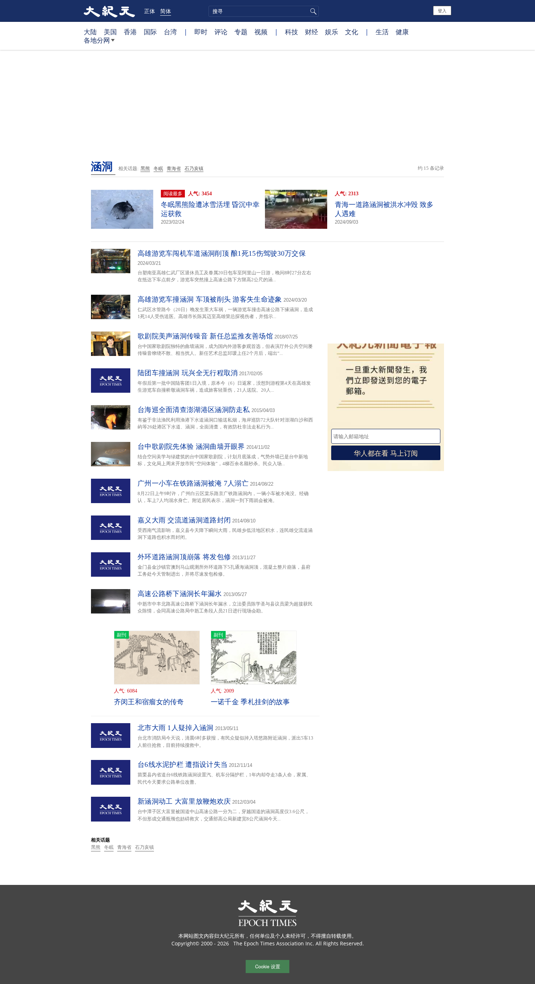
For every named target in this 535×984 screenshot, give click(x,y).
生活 (382, 31)
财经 (311, 31)
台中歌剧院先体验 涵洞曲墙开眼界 (191, 446)
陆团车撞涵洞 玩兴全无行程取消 (188, 373)
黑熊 (145, 168)
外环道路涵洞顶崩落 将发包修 (184, 557)
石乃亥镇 (194, 168)
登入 (442, 10)
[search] (264, 11)
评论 (220, 31)
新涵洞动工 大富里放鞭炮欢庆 (184, 801)
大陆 (90, 31)
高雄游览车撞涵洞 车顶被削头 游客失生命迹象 (210, 299)
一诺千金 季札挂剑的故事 (250, 702)
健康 (402, 31)
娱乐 (331, 31)
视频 (261, 31)
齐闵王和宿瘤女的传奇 (149, 702)
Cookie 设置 (267, 966)
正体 (149, 11)
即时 (200, 31)
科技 (291, 31)
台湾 (170, 31)
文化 (351, 31)
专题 (240, 31)
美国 (110, 31)
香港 (130, 31)
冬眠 (158, 168)
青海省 (174, 168)
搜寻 (312, 11)
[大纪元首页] (109, 11)
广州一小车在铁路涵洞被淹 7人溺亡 (193, 483)
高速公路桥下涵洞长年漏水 (180, 593)
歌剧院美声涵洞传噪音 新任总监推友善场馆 (205, 336)
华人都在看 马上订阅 (386, 453)
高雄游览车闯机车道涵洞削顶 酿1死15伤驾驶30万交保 (222, 253)
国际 (150, 31)
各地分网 (97, 40)
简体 (165, 11)
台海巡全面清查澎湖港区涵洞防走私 (194, 409)
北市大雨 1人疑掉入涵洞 (176, 728)
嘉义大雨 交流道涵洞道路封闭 (184, 520)
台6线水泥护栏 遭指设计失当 (182, 764)
